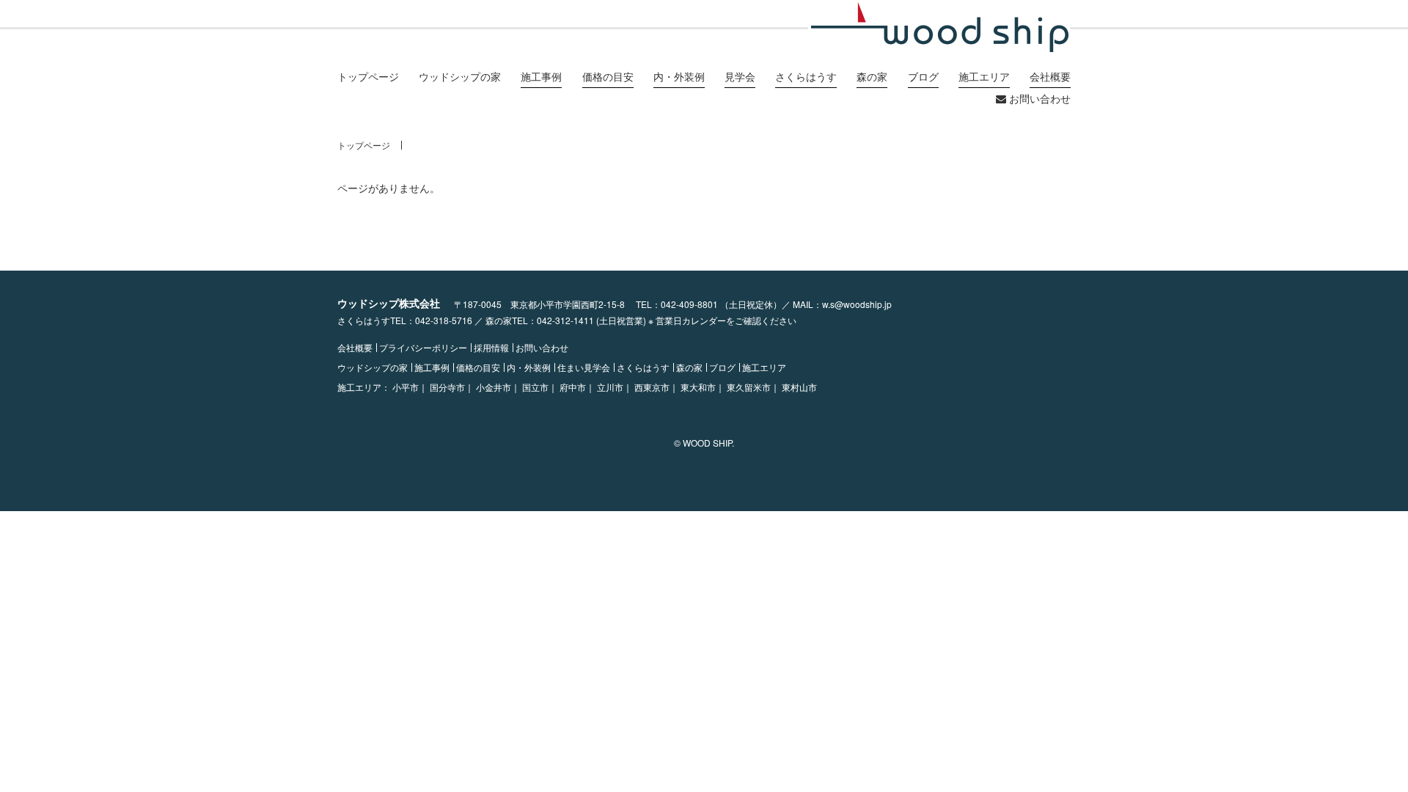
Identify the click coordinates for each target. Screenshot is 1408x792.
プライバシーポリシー (423, 347)
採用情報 (491, 347)
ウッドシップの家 (460, 76)
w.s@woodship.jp (857, 304)
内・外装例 (529, 367)
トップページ (368, 76)
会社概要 (355, 347)
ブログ (722, 367)
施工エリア (764, 367)
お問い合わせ (1038, 98)
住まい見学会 (583, 367)
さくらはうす (643, 367)
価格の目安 (478, 367)
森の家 (689, 367)
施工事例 (432, 367)
